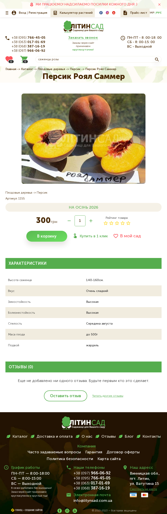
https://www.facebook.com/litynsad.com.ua (100, 12)
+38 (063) (28, 42)
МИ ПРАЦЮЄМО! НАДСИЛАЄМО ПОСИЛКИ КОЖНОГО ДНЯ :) (86, 4)
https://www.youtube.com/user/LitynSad (113, 12)
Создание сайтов (34, 510)
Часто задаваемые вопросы (54, 452)
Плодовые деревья (51, 69)
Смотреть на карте (143, 489)
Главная (10, 69)
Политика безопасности (70, 459)
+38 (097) (28, 51)
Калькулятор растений (76, 12)
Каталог (27, 69)
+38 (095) (28, 38)
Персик (75, 69)
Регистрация (37, 12)
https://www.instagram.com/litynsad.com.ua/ (107, 12)
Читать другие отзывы (107, 395)
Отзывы (108, 437)
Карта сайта (109, 459)
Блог (129, 437)
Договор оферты (123, 452)
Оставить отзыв (65, 396)
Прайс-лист (138, 12)
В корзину (47, 236)
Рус (159, 13)
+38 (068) (28, 46)
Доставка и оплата (55, 437)
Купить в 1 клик (94, 236)
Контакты (151, 437)
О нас (87, 437)
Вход (22, 12)
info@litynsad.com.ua (92, 501)
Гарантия (93, 452)
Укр (152, 13)
